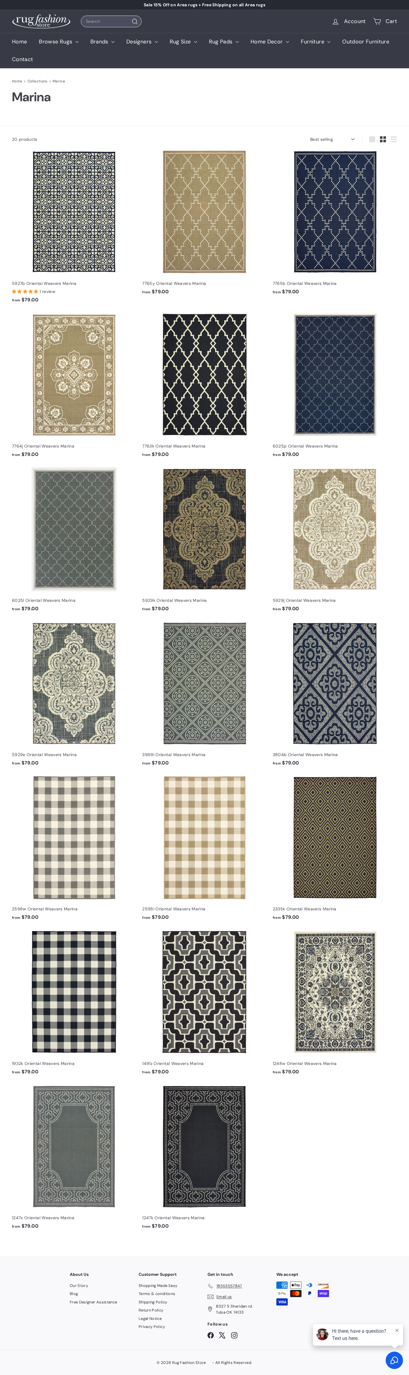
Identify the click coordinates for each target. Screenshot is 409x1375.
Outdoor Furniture (365, 41)
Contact (22, 59)
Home (19, 41)
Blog (74, 1293)
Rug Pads (221, 41)
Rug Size (181, 41)
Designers (139, 41)
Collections (38, 81)
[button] (26, 291)
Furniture (313, 41)
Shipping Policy (153, 1302)
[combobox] (111, 21)
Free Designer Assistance (93, 1302)
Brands (100, 41)
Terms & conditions (157, 1293)
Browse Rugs (56, 41)
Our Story (79, 1285)
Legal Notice (150, 1318)
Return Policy (151, 1310)
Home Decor (267, 41)
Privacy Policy (152, 1326)
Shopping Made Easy (158, 1285)
